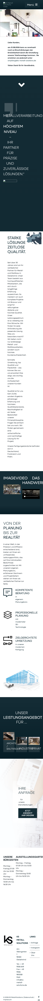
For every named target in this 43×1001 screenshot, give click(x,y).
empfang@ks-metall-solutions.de (22, 60)
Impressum (7, 999)
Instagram (35, 947)
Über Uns (33, 953)
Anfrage (34, 942)
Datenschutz (28, 997)
